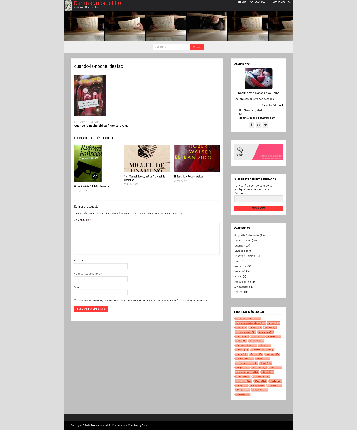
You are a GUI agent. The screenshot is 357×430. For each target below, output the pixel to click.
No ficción (240, 266)
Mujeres (273, 336)
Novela (238, 271)
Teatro (238, 292)
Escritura (256, 341)
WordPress (133, 425)
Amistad (262, 358)
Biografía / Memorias (246, 235)
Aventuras (257, 385)
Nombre (80, 261)
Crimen (275, 367)
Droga (270, 327)
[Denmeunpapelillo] (178, 26)
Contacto (278, 2)
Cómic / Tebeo (242, 240)
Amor (241, 327)
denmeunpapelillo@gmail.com (257, 118)
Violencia (243, 394)
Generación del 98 (262, 350)
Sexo (241, 341)
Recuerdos (244, 381)
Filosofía (274, 385)
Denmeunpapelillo (101, 425)
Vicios (273, 323)
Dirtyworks (259, 390)
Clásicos (257, 336)
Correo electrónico (88, 274)
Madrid (255, 327)
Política (256, 354)
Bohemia (243, 376)
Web (76, 287)
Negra (242, 354)
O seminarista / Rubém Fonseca (91, 186)
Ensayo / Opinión (244, 256)
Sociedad (272, 354)
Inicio (242, 2)
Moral (264, 345)
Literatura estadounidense (250, 323)
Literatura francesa (247, 372)
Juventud (259, 367)
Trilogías (243, 390)
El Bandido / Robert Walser (188, 176)
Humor (242, 336)
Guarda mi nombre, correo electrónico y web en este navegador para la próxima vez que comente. (143, 300)
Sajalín (275, 381)
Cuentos (239, 246)
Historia (242, 350)
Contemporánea (246, 345)
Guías (237, 261)
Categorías (257, 2)
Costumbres (261, 376)
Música (260, 381)
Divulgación (241, 251)
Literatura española (248, 318)
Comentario (82, 220)
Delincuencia (244, 358)
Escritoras (265, 332)
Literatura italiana (246, 363)
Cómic (267, 372)
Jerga (241, 385)
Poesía (238, 276)
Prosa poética (242, 282)
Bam (144, 425)
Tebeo (266, 363)
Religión (242, 367)
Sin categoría (242, 287)
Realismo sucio (246, 332)
